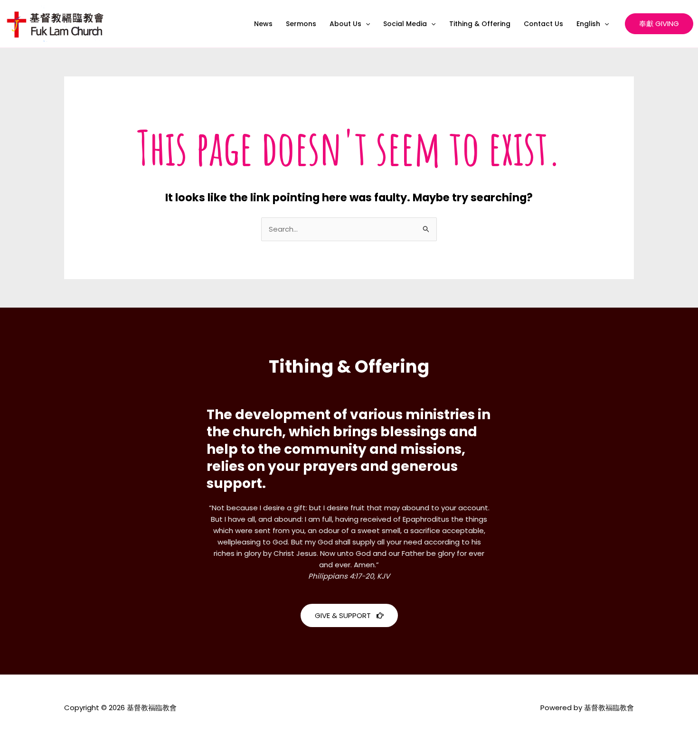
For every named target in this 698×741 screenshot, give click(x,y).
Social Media (405, 23)
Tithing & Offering (479, 23)
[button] (365, 23)
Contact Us (543, 23)
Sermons (301, 23)
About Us (345, 23)
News (263, 23)
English (588, 23)
